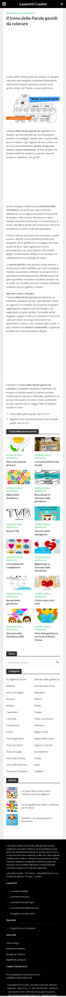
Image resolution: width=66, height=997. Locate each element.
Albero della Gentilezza (12, 496)
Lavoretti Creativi (33, 4)
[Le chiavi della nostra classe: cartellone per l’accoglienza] (12, 793)
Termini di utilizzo (14, 876)
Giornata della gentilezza (20, 13)
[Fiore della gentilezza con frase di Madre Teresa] (47, 615)
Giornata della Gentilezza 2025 (15, 635)
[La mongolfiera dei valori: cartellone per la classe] (12, 806)
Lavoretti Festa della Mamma (24, 907)
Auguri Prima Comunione (22, 928)
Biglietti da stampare (16, 959)
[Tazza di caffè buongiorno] (47, 513)
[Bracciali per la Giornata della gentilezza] (47, 476)
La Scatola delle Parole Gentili (47, 463)
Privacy (29, 876)
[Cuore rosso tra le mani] (47, 582)
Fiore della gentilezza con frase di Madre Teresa (46, 636)
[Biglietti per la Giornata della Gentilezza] (47, 546)
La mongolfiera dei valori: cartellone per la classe (40, 806)
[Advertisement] (33, 52)
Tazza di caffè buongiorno (42, 533)
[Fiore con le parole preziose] (19, 443)
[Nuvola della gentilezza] (19, 582)
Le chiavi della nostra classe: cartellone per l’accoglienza (36, 793)
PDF (47, 414)
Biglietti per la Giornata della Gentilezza (42, 567)
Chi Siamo (30, 873)
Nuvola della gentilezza (13, 602)
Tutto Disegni (12, 943)
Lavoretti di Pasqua (19, 896)
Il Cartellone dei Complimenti (15, 566)
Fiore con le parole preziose (16, 463)
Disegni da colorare (15, 954)
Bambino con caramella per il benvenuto (36, 820)
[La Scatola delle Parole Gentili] (47, 443)
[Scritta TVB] (19, 513)
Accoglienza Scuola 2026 (22, 913)
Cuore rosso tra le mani (44, 602)
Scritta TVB (12, 531)
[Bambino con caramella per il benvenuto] (12, 820)
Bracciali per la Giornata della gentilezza (42, 498)
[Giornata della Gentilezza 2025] (19, 615)
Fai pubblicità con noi (47, 873)
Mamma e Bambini (15, 948)
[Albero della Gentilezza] (19, 476)
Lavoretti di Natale (19, 891)
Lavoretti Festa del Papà (22, 902)
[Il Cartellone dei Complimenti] (19, 546)
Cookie (38, 876)
